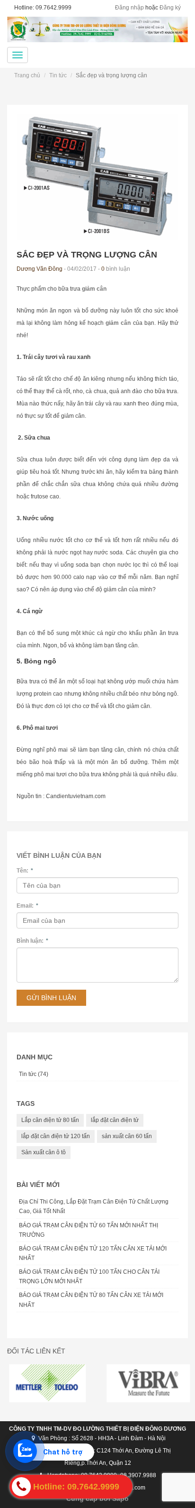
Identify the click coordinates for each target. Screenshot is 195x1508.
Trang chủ (27, 75)
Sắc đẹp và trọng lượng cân (87, 254)
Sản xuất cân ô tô (43, 1152)
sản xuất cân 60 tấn (127, 1136)
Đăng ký (170, 7)
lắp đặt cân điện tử (115, 1120)
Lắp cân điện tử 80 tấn (50, 1120)
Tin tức (58, 75)
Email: (27, 905)
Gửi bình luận (51, 998)
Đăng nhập (129, 7)
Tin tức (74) (33, 1074)
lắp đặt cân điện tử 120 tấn (55, 1136)
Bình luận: (32, 941)
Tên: (25, 870)
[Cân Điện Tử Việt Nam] (97, 29)
